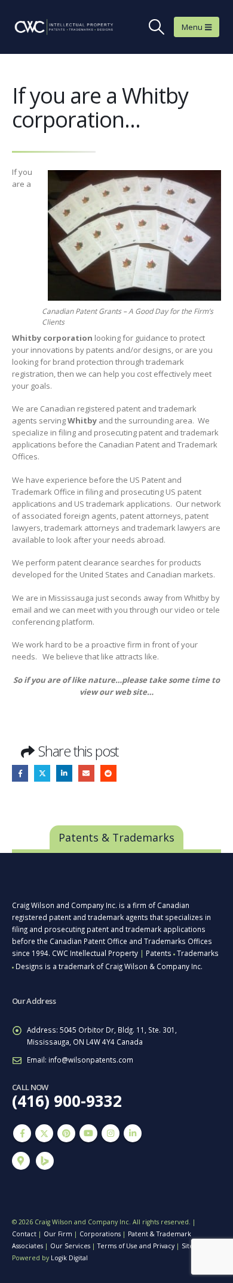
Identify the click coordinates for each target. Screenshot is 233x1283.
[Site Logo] (54, 27)
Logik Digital (69, 1258)
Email (86, 773)
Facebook (20, 773)
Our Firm (58, 1234)
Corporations (100, 1234)
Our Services (70, 1246)
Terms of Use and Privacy (135, 1246)
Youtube (88, 1133)
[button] (157, 27)
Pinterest (66, 1133)
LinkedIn (64, 773)
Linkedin (133, 1133)
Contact (24, 1234)
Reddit (108, 773)
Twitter (42, 773)
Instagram (110, 1133)
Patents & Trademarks (116, 837)
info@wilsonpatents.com (90, 1059)
